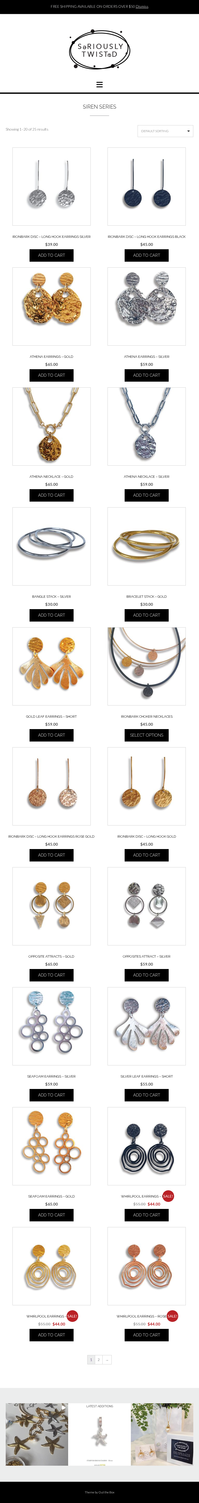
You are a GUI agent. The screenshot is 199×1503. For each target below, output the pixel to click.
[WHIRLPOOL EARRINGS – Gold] (51, 1266)
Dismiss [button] (142, 6)
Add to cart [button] (51, 255)
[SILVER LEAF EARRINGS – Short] (147, 1026)
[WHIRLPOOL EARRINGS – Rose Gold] (147, 1266)
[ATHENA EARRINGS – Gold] (51, 306)
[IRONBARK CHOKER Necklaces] (147, 666)
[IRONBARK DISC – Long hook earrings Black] (147, 186)
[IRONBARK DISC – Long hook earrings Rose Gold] (51, 786)
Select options (146, 735)
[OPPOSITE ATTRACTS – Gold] (51, 906)
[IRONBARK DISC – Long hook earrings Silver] (51, 186)
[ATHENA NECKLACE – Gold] (51, 426)
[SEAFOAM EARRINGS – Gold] (51, 1146)
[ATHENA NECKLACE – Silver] (147, 426)
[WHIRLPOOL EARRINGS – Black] (147, 1146)
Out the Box (106, 1492)
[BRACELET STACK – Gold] (147, 546)
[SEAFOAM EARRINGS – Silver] (51, 1026)
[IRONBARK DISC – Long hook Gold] (147, 786)
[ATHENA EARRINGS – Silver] (147, 306)
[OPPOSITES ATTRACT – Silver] (147, 906)
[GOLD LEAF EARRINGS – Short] (51, 666)
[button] (37, 1434)
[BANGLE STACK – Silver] (51, 546)
